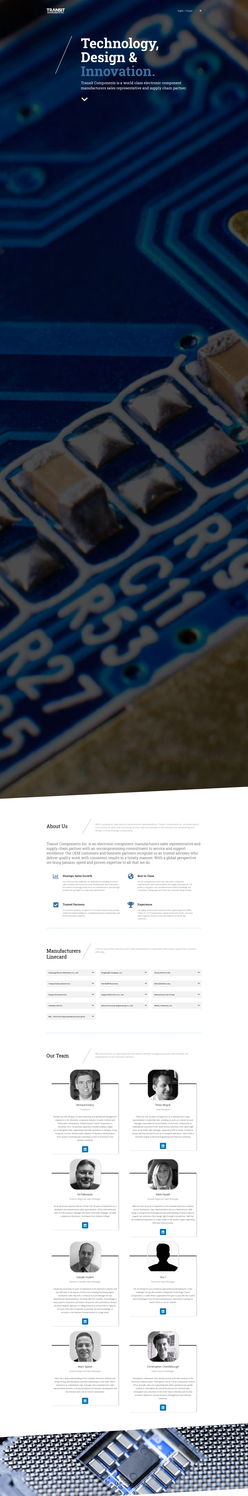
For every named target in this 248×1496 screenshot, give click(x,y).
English (180, 11)
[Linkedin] (85, 1149)
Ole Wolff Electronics (109, 983)
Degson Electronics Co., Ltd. (112, 994)
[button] (71, 972)
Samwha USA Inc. (55, 1005)
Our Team (156, 804)
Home (105, 804)
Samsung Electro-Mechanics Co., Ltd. (63, 973)
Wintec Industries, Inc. (163, 1005)
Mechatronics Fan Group (164, 994)
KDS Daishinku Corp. (162, 983)
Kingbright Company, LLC (111, 973)
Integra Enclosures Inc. (57, 994)
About (116, 804)
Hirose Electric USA (162, 973)
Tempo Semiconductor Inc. (59, 983)
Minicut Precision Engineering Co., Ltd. (117, 1005)
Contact (172, 804)
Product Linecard (136, 804)
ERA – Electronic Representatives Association (66, 1016)
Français (188, 11)
